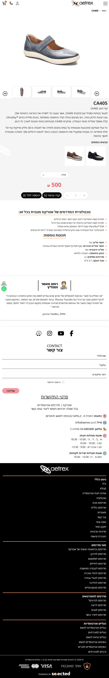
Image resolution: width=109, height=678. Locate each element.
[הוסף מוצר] (84, 195)
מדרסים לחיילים (98, 563)
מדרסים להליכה (97, 582)
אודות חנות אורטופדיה (94, 493)
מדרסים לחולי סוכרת (95, 573)
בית (104, 483)
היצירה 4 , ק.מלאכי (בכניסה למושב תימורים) (69, 416)
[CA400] (96, 156)
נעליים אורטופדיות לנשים (93, 627)
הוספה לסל (33, 195)
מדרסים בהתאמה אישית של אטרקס (87, 549)
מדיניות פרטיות (98, 531)
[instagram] (49, 333)
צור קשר (101, 517)
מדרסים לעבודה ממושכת (93, 568)
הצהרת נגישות (98, 536)
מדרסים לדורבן (98, 554)
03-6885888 (87, 429)
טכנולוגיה (101, 498)
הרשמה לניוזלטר (54, 382)
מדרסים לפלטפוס (97, 558)
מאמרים (102, 512)
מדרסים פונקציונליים (95, 587)
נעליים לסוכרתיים (97, 632)
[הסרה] (67, 195)
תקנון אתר (100, 526)
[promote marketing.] (61, 673)
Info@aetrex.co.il (85, 422)
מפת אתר (101, 522)
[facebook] (71, 333)
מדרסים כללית (98, 507)
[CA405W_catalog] (51, 50)
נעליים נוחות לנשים (96, 637)
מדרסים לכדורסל (97, 600)
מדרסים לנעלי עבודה (95, 578)
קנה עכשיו (53, 195)
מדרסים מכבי (99, 502)
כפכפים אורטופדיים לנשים (92, 642)
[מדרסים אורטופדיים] (82, 3)
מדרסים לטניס (98, 610)
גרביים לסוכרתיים (97, 651)
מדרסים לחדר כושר (96, 614)
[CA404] (75, 156)
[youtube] (61, 333)
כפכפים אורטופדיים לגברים (92, 646)
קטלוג (103, 488)
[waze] (38, 333)
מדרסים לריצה (98, 605)
